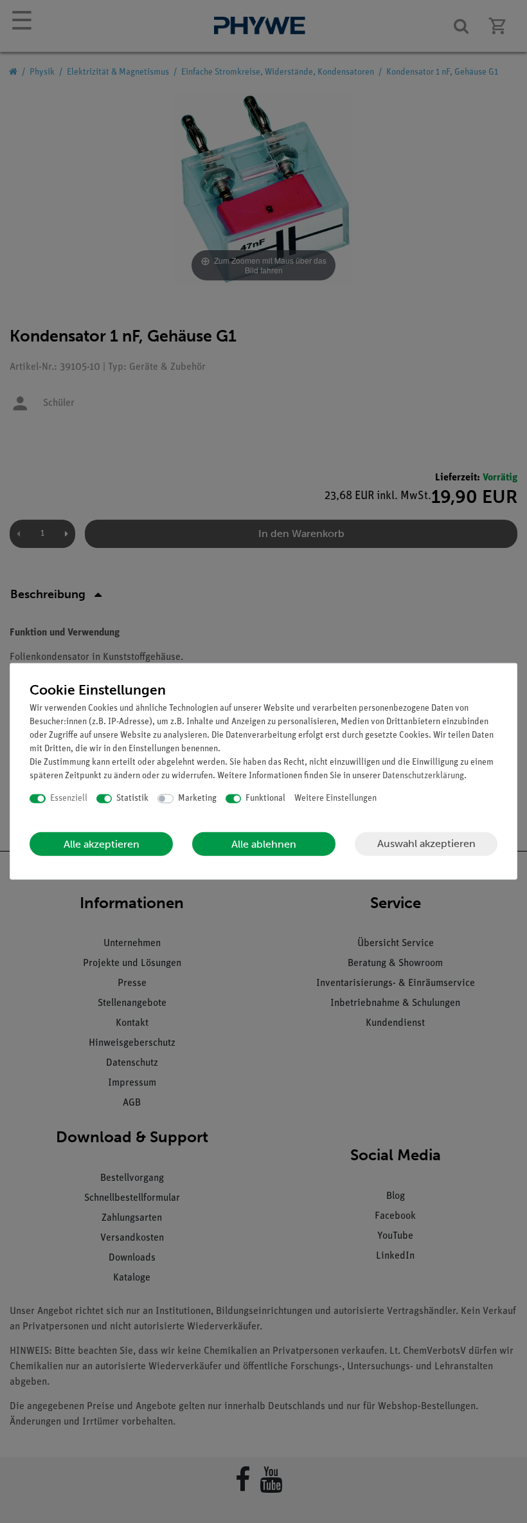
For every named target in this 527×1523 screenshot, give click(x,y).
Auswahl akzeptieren (426, 843)
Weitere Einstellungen (335, 798)
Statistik (132, 798)
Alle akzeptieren (101, 843)
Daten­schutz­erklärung (423, 776)
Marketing (197, 798)
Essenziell (68, 798)
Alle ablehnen (263, 843)
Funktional (265, 798)
